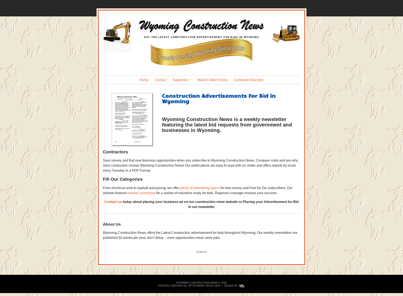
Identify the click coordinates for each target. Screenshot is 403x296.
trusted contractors (141, 193)
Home (144, 80)
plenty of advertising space (200, 188)
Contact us (113, 202)
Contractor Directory (248, 80)
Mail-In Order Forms (212, 80)
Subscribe (180, 80)
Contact (160, 80)
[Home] (201, 33)
